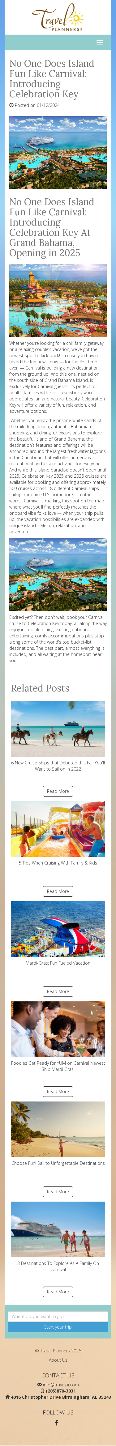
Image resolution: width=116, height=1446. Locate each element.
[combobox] (58, 1316)
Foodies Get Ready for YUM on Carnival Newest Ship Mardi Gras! (58, 1066)
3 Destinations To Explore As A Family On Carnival (58, 1266)
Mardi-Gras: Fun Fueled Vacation (58, 963)
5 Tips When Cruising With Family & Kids (58, 863)
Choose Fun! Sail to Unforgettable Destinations (58, 1163)
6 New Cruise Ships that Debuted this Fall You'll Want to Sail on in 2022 (58, 766)
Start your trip (58, 1327)
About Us (58, 1360)
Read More (58, 791)
